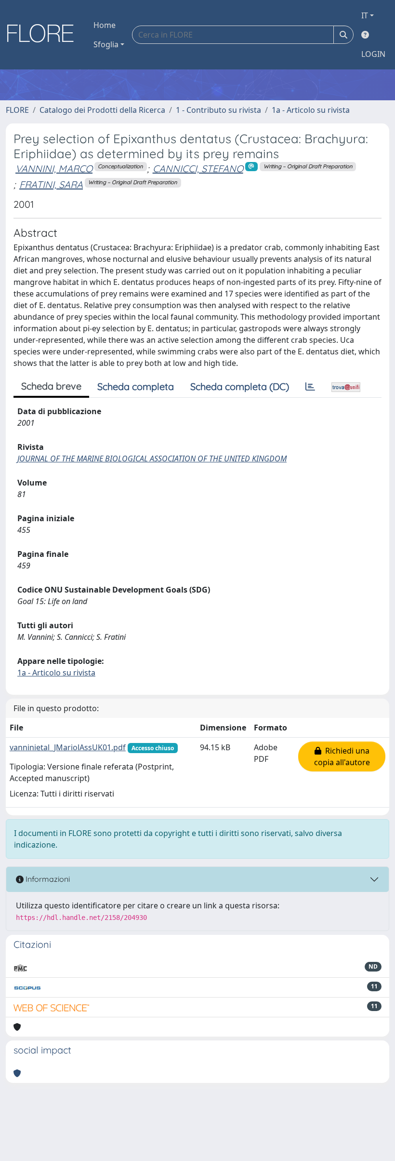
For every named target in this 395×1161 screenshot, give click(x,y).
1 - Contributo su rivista (218, 110)
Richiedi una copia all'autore (342, 756)
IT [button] (364, 15)
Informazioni (47, 879)
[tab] (310, 387)
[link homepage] (44, 35)
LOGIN (373, 54)
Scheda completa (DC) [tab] (239, 386)
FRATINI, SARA (51, 184)
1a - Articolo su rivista (311, 110)
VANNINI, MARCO (53, 168)
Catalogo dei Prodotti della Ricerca (102, 110)
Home (104, 25)
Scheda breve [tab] (51, 386)
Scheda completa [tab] (135, 386)
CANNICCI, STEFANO (198, 168)
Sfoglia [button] (105, 44)
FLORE (17, 110)
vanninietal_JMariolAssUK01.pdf (68, 747)
